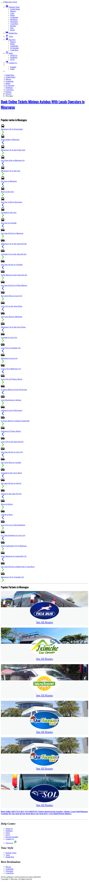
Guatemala (14, 17)
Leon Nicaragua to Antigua (11, 400)
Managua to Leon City (9, 358)
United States (15, 9)
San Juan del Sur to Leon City (12, 452)
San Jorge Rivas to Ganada (11, 462)
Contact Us (11, 63)
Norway (9, 94)
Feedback (13, 57)
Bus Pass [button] (10, 40)
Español (13, 67)
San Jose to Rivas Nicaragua (11, 202)
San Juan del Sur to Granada (11, 265)
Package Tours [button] (13, 7)
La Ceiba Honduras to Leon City (13, 535)
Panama (13, 26)
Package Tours (11, 853)
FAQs (12, 60)
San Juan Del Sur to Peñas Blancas (14, 285)
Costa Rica (14, 24)
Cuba (12, 13)
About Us (13, 55)
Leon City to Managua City (11, 369)
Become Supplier (12, 837)
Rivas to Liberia (7, 504)
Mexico (13, 11)
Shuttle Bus (11, 33)
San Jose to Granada (8, 223)
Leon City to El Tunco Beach (11, 379)
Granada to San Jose (8, 212)
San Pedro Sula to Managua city (13, 160)
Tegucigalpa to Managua (10, 140)
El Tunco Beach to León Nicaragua (14, 390)
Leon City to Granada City (11, 348)
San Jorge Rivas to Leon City (11, 296)
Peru (12, 28)
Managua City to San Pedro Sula (13, 150)
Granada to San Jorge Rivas (11, 473)
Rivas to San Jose (7, 192)
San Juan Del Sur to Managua (12, 233)
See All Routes (44, 622)
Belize (12, 15)
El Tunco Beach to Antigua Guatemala (15, 421)
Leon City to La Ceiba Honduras (13, 525)
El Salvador (14, 48)
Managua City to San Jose (10, 171)
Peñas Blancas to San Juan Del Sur (14, 275)
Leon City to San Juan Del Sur (12, 442)
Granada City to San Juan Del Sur (13, 254)
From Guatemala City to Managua (14, 546)
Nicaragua (14, 22)
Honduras (13, 19)
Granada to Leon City (9, 337)
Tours (9, 36)
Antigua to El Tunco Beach (11, 431)
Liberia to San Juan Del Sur (11, 494)
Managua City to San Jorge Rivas (13, 327)
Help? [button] (9, 53)
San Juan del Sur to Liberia (11, 483)
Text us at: (10, 843)
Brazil (12, 30)
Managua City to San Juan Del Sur (14, 244)
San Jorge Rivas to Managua (11, 317)
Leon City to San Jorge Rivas (11, 306)
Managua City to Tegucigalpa (12, 129)
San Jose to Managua (9, 181)
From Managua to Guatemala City (14, 556)
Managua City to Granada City (12, 577)
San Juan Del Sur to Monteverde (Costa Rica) (18, 567)
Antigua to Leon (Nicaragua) (11, 410)
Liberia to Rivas (7, 515)
